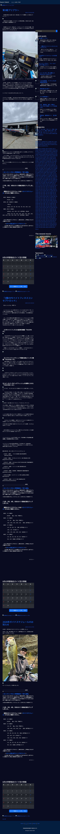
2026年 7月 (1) (38, 141)
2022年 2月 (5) (41, 162)
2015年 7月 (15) (45, 197)
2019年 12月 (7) (38, 174)
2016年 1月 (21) (45, 195)
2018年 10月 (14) (48, 179)
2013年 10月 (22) (46, 207)
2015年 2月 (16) (38, 200)
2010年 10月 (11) (46, 224)
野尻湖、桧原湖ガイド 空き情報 (48, 116)
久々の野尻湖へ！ (44, 97)
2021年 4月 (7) (45, 167)
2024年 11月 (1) (52, 148)
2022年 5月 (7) (43, 161)
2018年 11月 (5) (41, 179)
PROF (19, 2)
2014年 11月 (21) (39, 202)
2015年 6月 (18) (52, 197)
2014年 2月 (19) (38, 206)
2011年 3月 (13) (52, 221)
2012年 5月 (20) (38, 216)
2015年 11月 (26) (39, 196)
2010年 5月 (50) (38, 227)
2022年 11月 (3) (45, 158)
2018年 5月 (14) (38, 182)
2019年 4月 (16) (50, 176)
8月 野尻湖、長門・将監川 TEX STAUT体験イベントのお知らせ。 (48, 106)
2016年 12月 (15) (53, 189)
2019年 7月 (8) (51, 175)
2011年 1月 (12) (45, 223)
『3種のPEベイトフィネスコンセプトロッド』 (18, 299)
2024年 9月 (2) (45, 150)
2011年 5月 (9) (38, 221)
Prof (38, 823)
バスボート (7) (42, 133)
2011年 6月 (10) (52, 220)
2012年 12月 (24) (53, 212)
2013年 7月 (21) (45, 209)
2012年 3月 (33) (52, 216)
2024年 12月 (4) (45, 148)
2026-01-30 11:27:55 (29, 627)
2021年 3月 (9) (52, 167)
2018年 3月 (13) (52, 182)
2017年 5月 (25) (38, 188)
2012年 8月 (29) (38, 214)
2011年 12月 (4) (52, 217)
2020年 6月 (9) (42, 171)
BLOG (12, 2)
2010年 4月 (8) (45, 227)
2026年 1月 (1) (51, 141)
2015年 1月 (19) (45, 200)
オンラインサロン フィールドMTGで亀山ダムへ (47, 64)
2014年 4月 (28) (45, 205)
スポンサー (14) (48, 132)
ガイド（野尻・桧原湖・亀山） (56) (48, 130)
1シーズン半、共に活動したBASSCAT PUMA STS (47, 73)
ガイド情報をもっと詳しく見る (18, 286)
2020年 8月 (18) (49, 169)
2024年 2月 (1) (40, 153)
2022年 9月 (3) (38, 160)
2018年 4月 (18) (45, 182)
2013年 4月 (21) (45, 210)
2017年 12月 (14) (52, 183)
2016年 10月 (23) (46, 190)
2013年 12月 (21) (53, 206)
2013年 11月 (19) (39, 207)
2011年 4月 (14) (45, 221)
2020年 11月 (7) (50, 168)
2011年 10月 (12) (46, 219)
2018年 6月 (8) (54, 181)
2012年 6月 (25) (52, 214)
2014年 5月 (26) (38, 205)
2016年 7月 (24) (45, 192)
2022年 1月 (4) (47, 162)
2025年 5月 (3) (47, 144)
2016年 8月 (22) (38, 192)
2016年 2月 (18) (38, 195)
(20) (36, 129)
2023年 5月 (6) (49, 155)
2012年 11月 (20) (39, 213)
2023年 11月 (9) (53, 153)
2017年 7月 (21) (45, 186)
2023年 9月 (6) (45, 154)
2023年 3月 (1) (40, 157)
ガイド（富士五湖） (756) (42, 129)
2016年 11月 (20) (39, 190)
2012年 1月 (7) (45, 217)
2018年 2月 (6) (38, 183)
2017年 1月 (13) (45, 189)
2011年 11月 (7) (38, 219)
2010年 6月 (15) (52, 226)
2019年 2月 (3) (42, 178)
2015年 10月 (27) (46, 196)
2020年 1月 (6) (53, 172)
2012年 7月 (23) (45, 214)
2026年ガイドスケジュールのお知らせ (18, 623)
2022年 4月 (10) (49, 161)
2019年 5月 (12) (43, 176)
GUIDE (16, 2)
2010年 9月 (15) (53, 224)
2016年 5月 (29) (38, 193)
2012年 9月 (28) (53, 213)
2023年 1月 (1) (53, 157)
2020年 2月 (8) (46, 172)
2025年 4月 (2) (54, 144)
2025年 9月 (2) (43, 143)
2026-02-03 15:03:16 (29, 303)
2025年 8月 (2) (50, 143)
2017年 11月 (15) (39, 185)
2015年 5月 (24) (38, 199)
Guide (30, 823)
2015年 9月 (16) (53, 196)
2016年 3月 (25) (52, 193)
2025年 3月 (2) (38, 146)
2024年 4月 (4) (49, 151)
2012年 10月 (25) (46, 213)
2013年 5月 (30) (38, 210)
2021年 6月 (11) (53, 165)
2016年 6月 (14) (52, 192)
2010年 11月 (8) (38, 224)
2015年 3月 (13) (52, 199)
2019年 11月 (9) (45, 174)
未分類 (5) (54, 133)
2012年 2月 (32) (38, 217)
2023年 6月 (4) (43, 155)
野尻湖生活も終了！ (45, 89)
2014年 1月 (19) (45, 206)
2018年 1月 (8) (45, 183)
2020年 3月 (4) (40, 172)
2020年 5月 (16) (48, 171)
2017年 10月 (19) (46, 185)
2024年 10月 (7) (38, 150)
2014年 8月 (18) (38, 203)
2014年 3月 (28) (52, 205)
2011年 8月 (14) (38, 220)
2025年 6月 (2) (41, 144)
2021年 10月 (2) (47, 164)
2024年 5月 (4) (43, 151)
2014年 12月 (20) (53, 200)
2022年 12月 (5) (38, 158)
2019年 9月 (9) (38, 175)
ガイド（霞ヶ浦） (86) (40, 132)
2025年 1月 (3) (38, 148)
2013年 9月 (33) (53, 207)
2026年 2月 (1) (45, 141)
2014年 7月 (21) (45, 203)
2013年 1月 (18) (45, 212)
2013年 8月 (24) (38, 209)
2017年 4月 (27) (45, 188)
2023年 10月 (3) (38, 154)
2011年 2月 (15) (38, 223)
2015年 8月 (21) (38, 197)
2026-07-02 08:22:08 (29, 12)
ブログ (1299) (48, 133)
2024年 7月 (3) (52, 150)
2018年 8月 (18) (40, 181)
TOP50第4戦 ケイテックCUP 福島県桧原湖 (48, 81)
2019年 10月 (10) (53, 174)
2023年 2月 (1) (46, 157)
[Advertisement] (18, 245)
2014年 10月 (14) (46, 202)
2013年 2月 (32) (38, 212)
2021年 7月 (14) (46, 165)
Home (22, 823)
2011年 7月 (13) (45, 220)
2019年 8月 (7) (45, 175)
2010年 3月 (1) (52, 227)
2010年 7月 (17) (45, 226)
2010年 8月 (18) (38, 226)
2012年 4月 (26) (45, 216)
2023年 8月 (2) (52, 154)
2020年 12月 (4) (43, 168)
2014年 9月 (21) (53, 202)
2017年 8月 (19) (38, 186)
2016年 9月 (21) (53, 190)
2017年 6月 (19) (52, 186)
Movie (34, 823)
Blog (26, 823)
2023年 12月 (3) (46, 153)
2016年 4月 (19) (45, 193)
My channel (37, 248)
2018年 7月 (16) (47, 181)
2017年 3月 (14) (52, 188)
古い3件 (4, 819)
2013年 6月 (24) (52, 209)
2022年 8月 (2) (45, 160)
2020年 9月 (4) (43, 169)
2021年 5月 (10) (38, 167)
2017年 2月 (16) (38, 189)
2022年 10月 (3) (52, 158)
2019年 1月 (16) (49, 178)
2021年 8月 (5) (40, 165)
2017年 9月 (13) (53, 185)
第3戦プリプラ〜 (11, 10)
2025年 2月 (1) (45, 146)
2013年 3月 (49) (52, 210)
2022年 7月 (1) (51, 160)
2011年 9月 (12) (53, 219)
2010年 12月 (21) (53, 223)
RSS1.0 (36, 229)
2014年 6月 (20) (52, 203)
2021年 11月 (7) (40, 164)
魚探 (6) (41, 135)
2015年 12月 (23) (53, 195)
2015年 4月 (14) (45, 199)
